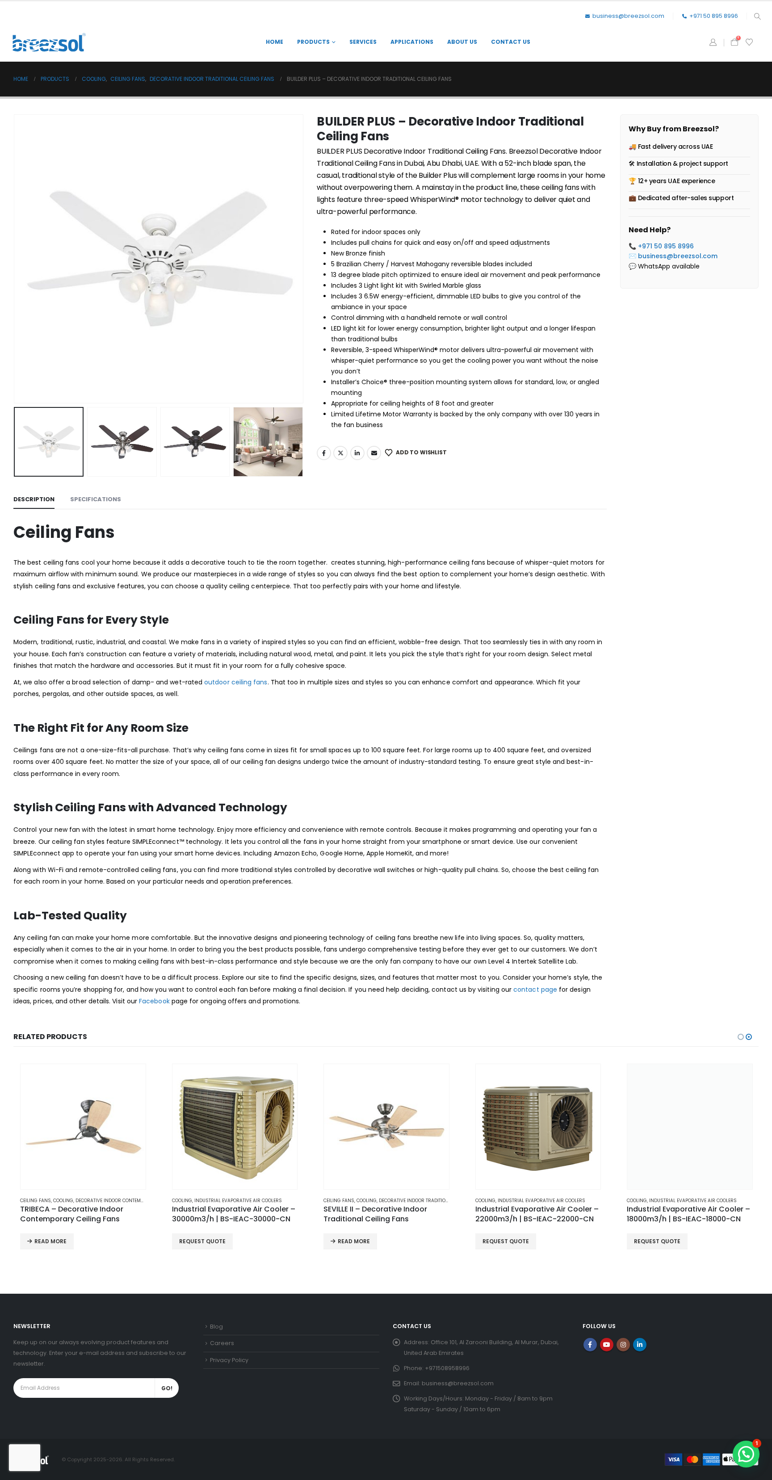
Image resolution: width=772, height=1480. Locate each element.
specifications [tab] (95, 499)
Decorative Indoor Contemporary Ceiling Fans (133, 1200)
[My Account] (713, 42)
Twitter (340, 453)
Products (313, 42)
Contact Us (510, 42)
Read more (50, 1241)
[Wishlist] (749, 42)
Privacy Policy (229, 1360)
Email (374, 453)
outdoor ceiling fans (235, 682)
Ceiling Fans (35, 1200)
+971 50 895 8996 (713, 16)
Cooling (63, 1200)
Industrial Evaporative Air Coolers (238, 1200)
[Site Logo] (49, 42)
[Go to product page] (83, 1126)
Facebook (324, 453)
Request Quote (202, 1241)
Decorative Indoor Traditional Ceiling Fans (433, 1200)
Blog (216, 1326)
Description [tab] (34, 499)
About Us (462, 42)
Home (274, 42)
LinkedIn (357, 453)
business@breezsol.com (628, 16)
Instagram (623, 1344)
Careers (222, 1343)
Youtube (606, 1344)
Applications (411, 42)
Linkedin (639, 1344)
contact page (535, 989)
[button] (757, 16)
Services (363, 42)
